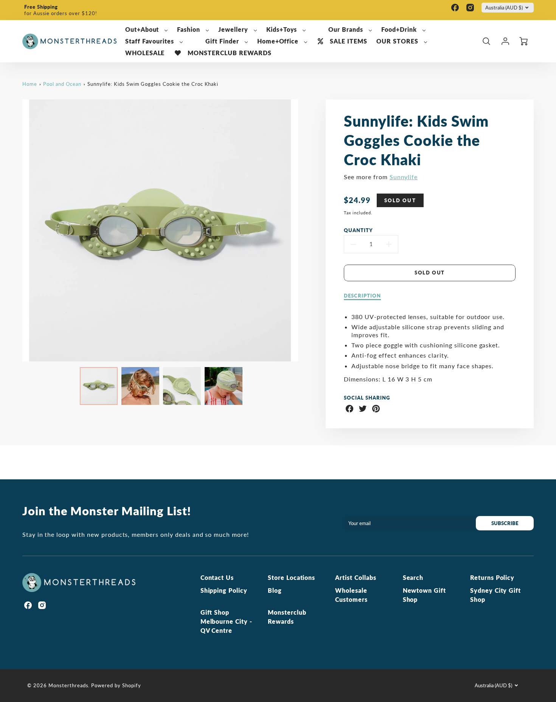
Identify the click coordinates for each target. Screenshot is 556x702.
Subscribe (504, 523)
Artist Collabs (355, 577)
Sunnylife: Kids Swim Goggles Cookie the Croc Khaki (152, 84)
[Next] (303, 230)
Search (413, 577)
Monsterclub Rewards (287, 617)
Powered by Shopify (116, 685)
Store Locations (291, 577)
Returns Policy (492, 577)
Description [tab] (362, 296)
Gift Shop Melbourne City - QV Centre (226, 621)
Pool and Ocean (62, 84)
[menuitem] (146, 30)
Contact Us (217, 577)
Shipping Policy (223, 590)
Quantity (358, 230)
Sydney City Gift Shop (495, 595)
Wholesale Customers (351, 595)
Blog (275, 590)
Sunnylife (404, 176)
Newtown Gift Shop (424, 595)
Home (29, 84)
